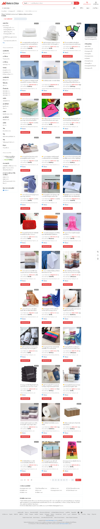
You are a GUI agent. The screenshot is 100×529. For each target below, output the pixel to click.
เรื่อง (5, 108)
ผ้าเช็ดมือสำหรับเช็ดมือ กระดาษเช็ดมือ (50, 423)
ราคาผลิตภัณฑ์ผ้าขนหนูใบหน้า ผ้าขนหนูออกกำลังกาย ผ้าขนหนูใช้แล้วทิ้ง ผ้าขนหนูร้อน (29, 43)
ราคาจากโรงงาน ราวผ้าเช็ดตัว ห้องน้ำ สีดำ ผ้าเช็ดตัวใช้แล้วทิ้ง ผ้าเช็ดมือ (28, 309)
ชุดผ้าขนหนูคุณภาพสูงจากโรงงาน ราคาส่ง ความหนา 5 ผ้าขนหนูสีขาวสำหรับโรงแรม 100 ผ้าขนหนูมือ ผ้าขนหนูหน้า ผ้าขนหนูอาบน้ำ (51, 43)
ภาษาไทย (84, 514)
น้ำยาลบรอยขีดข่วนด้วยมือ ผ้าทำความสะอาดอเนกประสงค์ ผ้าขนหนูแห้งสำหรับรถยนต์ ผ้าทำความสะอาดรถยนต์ (72, 43)
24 (24, 480)
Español (36, 514)
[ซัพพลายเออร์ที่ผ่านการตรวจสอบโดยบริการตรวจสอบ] (10, 157)
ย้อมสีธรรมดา (7, 114)
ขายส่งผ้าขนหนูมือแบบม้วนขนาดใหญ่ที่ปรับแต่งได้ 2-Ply (72, 309)
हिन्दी (79, 514)
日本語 (26, 514)
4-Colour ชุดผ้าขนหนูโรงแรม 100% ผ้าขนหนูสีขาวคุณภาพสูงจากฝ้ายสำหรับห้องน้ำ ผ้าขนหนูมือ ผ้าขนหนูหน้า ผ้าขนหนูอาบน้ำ (28, 423)
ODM (6, 177)
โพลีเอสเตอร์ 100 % (8, 142)
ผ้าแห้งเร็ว (7, 70)
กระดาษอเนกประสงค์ (10, 40)
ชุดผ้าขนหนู (8, 31)
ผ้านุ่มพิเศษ (7, 72)
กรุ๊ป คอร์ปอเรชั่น (7, 170)
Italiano (52, 514)
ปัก (4, 125)
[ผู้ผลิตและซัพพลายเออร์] (10, 3)
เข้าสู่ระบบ (95, 4)
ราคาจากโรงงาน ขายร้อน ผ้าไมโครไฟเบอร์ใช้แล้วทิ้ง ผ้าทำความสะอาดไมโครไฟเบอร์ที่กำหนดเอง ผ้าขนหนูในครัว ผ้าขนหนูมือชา (71, 81)
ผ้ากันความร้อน (8, 74)
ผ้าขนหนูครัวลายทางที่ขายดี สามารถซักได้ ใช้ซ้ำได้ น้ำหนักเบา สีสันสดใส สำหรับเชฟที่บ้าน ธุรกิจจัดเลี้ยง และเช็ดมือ (50, 461)
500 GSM (6, 91)
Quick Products (36, 517)
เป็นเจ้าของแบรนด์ (9, 181)
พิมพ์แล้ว (6, 119)
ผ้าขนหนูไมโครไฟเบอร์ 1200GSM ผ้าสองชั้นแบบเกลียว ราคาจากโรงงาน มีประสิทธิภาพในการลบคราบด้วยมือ (29, 233)
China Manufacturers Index (47, 517)
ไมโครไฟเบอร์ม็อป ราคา (41, 488)
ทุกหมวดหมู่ (6, 8)
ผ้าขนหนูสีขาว (88, 63)
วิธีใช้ (81, 8)
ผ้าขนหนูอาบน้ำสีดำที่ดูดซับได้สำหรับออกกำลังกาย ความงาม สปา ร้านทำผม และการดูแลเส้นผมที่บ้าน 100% (29, 385)
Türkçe (88, 514)
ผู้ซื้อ (74, 8)
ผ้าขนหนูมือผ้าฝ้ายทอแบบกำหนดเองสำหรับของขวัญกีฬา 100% (71, 385)
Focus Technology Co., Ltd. (51, 520)
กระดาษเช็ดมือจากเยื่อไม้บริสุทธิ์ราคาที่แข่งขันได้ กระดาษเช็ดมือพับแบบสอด (50, 157)
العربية (69, 514)
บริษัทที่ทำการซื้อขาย (9, 166)
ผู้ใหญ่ (6, 80)
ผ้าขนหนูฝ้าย (88, 53)
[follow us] (81, 512)
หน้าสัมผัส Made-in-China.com (57, 512)
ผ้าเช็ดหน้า (87, 58)
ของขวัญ (6, 64)
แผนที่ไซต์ (68, 512)
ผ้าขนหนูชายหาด (89, 56)
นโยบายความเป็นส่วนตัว (45, 512)
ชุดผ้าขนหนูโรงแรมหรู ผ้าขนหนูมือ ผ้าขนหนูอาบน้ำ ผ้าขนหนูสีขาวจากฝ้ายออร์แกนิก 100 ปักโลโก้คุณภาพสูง (28, 347)
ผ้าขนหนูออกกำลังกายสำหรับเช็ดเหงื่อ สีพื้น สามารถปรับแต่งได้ (50, 347)
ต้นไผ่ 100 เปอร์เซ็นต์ (9, 136)
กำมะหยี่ (6, 147)
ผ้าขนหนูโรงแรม (89, 61)
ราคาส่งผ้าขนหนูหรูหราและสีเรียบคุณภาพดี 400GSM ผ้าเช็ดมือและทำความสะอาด (51, 233)
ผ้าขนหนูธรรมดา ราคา (25, 488)
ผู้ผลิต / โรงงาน (8, 168)
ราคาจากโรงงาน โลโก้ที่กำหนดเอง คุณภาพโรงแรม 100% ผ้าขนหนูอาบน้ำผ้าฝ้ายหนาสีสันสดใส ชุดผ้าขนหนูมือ (28, 271)
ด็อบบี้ (5, 106)
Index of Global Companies (71, 517)
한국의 (64, 514)
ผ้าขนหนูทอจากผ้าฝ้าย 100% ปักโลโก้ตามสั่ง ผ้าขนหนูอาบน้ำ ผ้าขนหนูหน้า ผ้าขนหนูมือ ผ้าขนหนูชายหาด (50, 309)
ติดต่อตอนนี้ (26, 56)
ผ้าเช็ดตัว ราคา (23, 492)
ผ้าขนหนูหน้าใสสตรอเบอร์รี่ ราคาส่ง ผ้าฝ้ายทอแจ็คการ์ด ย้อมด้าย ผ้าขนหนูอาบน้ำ (72, 119)
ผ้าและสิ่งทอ (6, 25)
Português (47, 514)
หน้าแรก (6, 53)
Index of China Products (59, 517)
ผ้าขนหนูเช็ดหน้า (9, 29)
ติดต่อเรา (6, 190)
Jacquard (6, 100)
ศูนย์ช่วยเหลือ (20, 512)
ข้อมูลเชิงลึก (73, 512)
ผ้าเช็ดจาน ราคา (55, 488)
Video (37, 23)
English (10, 514)
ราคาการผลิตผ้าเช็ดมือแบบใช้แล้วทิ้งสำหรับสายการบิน (51, 271)
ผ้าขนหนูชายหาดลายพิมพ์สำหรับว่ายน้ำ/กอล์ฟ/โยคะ (72, 461)
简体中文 (16, 514)
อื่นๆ (4, 42)
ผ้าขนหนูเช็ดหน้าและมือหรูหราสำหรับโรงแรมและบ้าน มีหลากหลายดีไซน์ (72, 347)
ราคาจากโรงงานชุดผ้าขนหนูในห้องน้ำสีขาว (71, 233)
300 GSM (6, 95)
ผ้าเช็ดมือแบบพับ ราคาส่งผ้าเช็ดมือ (51, 80)
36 (28, 480)
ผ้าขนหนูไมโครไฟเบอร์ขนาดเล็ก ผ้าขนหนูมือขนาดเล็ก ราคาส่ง (29, 157)
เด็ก (5, 85)
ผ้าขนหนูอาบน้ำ (88, 51)
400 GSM (6, 93)
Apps (87, 8)
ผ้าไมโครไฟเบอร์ (89, 49)
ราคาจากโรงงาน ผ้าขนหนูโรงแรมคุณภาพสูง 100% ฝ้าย (29, 195)
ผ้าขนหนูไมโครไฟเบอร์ (90, 65)
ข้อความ (27, 512)
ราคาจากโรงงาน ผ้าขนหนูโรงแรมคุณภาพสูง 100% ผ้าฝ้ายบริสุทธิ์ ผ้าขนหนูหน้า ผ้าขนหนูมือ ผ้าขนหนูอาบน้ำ (29, 119)
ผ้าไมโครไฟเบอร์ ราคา (71, 490)
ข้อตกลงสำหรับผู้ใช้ (34, 512)
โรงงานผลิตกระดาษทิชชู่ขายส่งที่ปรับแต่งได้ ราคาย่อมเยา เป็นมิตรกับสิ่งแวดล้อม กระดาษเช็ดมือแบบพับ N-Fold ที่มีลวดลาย (29, 81)
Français (31, 514)
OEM (6, 179)
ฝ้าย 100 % (7, 131)
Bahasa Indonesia (50, 515)
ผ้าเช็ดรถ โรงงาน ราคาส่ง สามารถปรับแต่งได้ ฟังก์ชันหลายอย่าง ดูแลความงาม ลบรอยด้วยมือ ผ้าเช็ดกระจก (51, 119)
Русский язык (58, 514)
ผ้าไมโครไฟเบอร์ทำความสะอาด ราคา (73, 488)
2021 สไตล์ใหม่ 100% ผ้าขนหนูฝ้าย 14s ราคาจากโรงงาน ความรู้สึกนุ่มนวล (71, 271)
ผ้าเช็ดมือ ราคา (23, 490)
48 (31, 480)
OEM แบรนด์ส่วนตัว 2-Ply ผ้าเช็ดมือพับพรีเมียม (71, 423)
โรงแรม (6, 59)
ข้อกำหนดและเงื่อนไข (64, 523)
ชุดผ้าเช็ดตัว (88, 46)
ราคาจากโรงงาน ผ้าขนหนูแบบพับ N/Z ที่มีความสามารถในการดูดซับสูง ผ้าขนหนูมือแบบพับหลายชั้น (72, 157)
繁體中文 (21, 514)
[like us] (78, 512)
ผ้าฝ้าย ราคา (38, 490)
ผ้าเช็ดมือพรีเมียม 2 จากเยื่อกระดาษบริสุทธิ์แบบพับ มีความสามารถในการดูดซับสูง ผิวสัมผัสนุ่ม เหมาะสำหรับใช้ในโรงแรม (28, 461)
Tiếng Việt (94, 514)
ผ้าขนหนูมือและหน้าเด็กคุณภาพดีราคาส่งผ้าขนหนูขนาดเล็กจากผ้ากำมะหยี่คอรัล (50, 195)
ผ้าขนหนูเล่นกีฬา (9, 33)
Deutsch (41, 514)
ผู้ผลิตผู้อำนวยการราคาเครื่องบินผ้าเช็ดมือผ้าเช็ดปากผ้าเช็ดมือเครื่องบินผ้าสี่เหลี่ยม (71, 195)
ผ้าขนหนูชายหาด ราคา (56, 490)
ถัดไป (77, 480)
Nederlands (74, 514)
